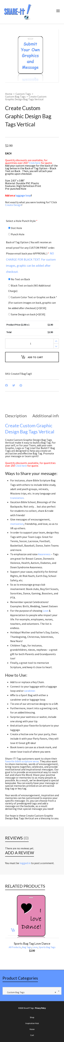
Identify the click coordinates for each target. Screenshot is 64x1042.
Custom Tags (23, 93)
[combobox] (32, 991)
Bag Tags (26, 947)
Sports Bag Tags (47, 947)
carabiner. (29, 690)
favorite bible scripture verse (22, 761)
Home (8, 93)
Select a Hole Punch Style (21, 221)
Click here (34, 163)
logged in (25, 863)
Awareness (44, 554)
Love (45, 610)
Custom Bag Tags (15, 96)
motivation (17, 523)
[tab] (16, 416)
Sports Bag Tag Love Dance (32, 943)
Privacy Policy (40, 1008)
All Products (15, 947)
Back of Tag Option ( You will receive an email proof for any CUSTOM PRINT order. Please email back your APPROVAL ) (31, 257)
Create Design (13, 205)
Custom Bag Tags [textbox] (30, 992)
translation (17, 498)
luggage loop (23, 195)
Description (16, 415)
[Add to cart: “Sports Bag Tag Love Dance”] (13, 930)
